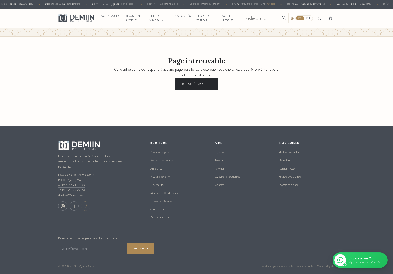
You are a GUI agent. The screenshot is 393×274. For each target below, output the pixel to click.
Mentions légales (326, 266)
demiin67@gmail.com (71, 195)
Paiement (220, 168)
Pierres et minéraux (156, 18)
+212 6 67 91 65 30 (71, 185)
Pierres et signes (288, 185)
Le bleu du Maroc (161, 201)
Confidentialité (305, 266)
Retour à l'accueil (196, 84)
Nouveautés (110, 16)
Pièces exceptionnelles (163, 217)
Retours (219, 160)
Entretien (284, 160)
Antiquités (183, 16)
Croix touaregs (158, 209)
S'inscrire (141, 248)
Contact (219, 185)
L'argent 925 (287, 168)
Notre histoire (228, 18)
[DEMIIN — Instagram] (62, 206)
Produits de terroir (205, 18)
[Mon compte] (319, 18)
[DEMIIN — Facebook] (74, 206)
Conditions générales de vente (277, 266)
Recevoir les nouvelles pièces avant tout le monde (87, 238)
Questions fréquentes (227, 176)
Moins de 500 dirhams (164, 193)
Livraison (220, 152)
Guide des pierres (290, 176)
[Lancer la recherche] (283, 18)
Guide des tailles (289, 152)
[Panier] (330, 18)
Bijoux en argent (133, 18)
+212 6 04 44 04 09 (71, 190)
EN (308, 18)
